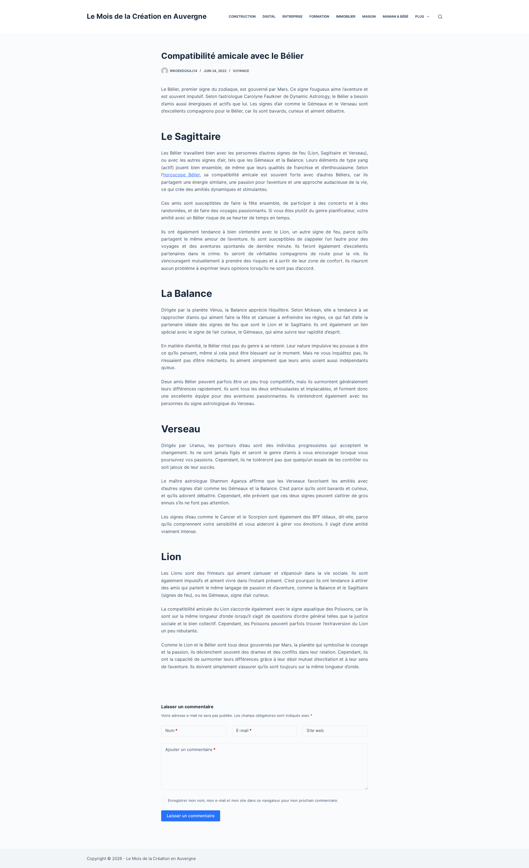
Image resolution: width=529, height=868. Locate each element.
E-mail (244, 730)
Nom (171, 730)
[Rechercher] (440, 17)
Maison (369, 16)
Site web (315, 730)
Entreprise (292, 16)
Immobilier (345, 16)
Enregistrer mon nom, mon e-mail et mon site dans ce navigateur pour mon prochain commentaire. (253, 800)
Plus (419, 16)
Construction (242, 16)
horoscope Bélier (181, 174)
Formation (319, 16)
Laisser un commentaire (191, 815)
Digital (269, 16)
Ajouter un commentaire (190, 749)
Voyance (241, 71)
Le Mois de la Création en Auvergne (147, 16)
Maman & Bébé (395, 16)
